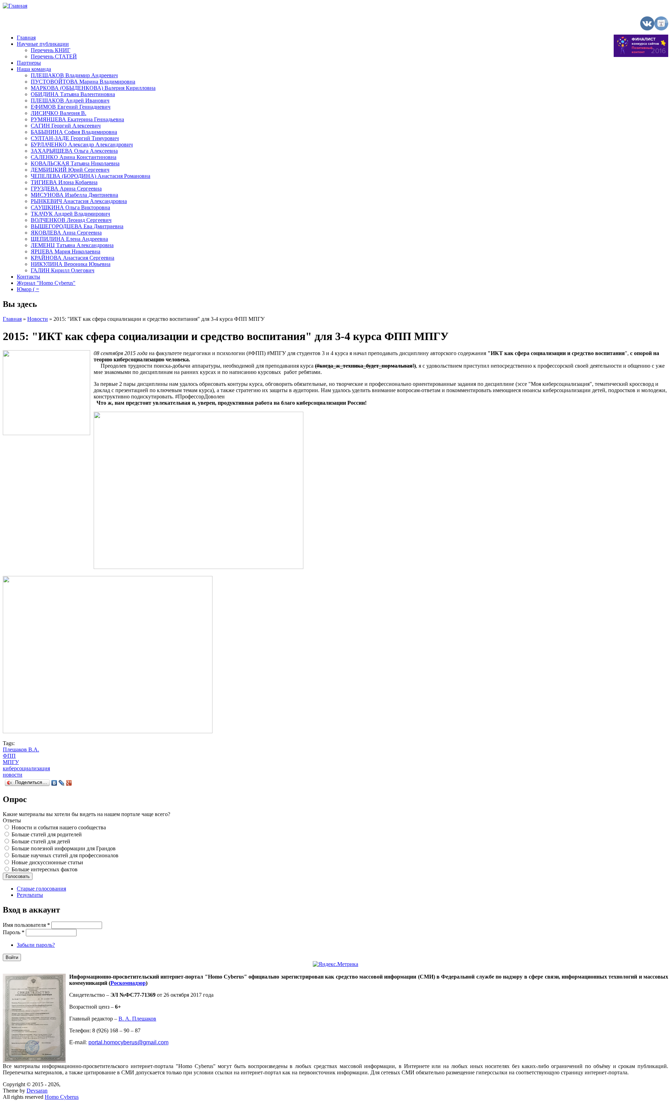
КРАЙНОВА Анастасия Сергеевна (72, 258)
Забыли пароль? (36, 945)
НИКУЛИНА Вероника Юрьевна (70, 264)
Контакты (28, 277)
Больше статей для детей (41, 841)
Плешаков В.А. (21, 749)
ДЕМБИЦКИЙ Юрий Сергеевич (70, 170)
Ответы (12, 820)
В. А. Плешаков (137, 1019)
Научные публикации (43, 44)
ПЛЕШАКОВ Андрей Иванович (70, 100)
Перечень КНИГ (50, 50)
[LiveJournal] (61, 782)
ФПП (9, 756)
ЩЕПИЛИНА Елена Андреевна (69, 239)
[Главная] (15, 6)
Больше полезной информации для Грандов (64, 848)
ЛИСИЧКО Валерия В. (58, 113)
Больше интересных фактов (45, 869)
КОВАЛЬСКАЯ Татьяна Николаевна (75, 163)
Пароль (13, 932)
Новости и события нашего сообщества (59, 827)
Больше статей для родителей (47, 834)
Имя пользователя (26, 925)
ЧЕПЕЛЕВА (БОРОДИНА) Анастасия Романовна (90, 176)
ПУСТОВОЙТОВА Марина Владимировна (83, 82)
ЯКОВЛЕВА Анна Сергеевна (66, 233)
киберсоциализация (26, 768)
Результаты (30, 895)
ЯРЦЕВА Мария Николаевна (65, 251)
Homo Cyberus (62, 1097)
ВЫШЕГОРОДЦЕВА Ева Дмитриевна (77, 226)
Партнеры (29, 63)
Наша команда (34, 69)
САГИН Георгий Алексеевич (66, 126)
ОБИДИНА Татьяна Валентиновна (73, 94)
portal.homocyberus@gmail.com (128, 1042)
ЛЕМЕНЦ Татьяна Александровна (72, 245)
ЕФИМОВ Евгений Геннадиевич (70, 107)
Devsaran (37, 1091)
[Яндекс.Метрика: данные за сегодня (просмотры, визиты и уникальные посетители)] (335, 964)
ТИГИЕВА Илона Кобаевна (64, 182)
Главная (26, 38)
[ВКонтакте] (54, 782)
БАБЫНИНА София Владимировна (74, 132)
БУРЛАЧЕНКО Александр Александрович (82, 144)
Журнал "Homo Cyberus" (46, 283)
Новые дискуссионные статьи (47, 862)
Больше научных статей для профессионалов (65, 855)
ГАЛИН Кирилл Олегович (62, 270)
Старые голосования (41, 889)
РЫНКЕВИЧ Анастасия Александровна (79, 201)
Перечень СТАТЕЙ (54, 56)
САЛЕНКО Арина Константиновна (73, 157)
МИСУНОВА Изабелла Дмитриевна (74, 195)
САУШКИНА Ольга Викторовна (70, 207)
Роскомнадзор (128, 983)
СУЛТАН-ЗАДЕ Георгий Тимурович (75, 138)
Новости (37, 319)
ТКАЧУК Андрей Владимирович (70, 214)
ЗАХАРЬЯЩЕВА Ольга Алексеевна (74, 151)
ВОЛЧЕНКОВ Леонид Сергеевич (71, 220)
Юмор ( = (28, 289)
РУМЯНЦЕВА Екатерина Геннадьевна (77, 119)
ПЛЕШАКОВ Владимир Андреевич (74, 75)
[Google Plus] (69, 782)
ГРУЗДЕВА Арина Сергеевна (66, 189)
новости (12, 775)
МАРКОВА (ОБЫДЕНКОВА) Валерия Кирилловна (93, 88)
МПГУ (11, 762)
